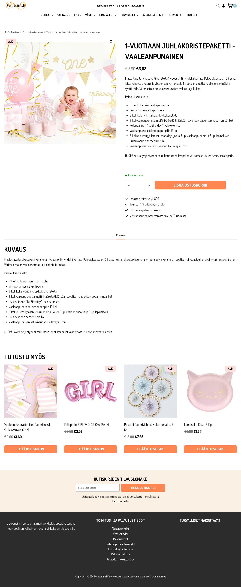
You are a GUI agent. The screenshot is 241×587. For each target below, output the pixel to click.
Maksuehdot (120, 539)
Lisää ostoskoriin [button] (30, 449)
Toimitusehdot (120, 529)
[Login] (223, 5)
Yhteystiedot (120, 534)
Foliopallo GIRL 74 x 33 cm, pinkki (86, 424)
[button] (111, 42)
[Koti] (5, 32)
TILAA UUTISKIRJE (143, 488)
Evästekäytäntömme (120, 549)
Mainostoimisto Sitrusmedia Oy (149, 576)
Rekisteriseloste (120, 554)
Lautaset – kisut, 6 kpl (198, 424)
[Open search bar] (218, 5)
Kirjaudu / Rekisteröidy (120, 559)
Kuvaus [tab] (120, 235)
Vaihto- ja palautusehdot (120, 544)
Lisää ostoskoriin (190, 185)
